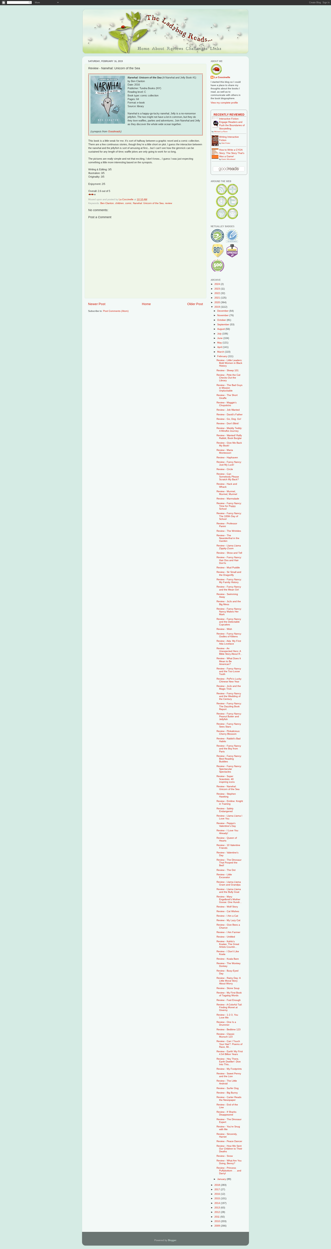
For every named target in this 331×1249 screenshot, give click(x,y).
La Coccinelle (222, 77)
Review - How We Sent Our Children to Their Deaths (229, 1149)
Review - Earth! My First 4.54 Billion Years (230, 1053)
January (222, 1179)
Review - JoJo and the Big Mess (229, 602)
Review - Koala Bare (228, 959)
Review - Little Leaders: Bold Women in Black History (229, 363)
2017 (217, 1189)
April (220, 347)
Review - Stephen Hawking (226, 795)
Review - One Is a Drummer (226, 1023)
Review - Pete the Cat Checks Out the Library (228, 378)
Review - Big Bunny (227, 1092)
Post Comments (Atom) (116, 311)
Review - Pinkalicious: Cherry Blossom (228, 732)
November (223, 315)
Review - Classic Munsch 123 (225, 1035)
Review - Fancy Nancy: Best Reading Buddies (229, 759)
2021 (217, 297)
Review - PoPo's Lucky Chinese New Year (229, 680)
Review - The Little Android (227, 1082)
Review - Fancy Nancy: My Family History (229, 581)
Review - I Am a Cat (227, 916)
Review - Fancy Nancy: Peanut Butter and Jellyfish (229, 716)
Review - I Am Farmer (228, 932)
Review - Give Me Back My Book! (229, 444)
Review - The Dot (226, 870)
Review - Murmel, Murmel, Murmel (227, 492)
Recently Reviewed (229, 114)
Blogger (172, 1240)
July (219, 333)
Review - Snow (225, 1156)
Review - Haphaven (227, 457)
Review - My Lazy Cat (228, 920)
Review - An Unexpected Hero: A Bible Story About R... (229, 651)
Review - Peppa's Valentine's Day (226, 824)
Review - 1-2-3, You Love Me (227, 1016)
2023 (217, 288)
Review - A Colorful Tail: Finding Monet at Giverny (229, 1007)
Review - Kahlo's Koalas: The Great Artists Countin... (228, 944)
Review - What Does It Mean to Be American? (229, 661)
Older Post (195, 304)
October (222, 320)
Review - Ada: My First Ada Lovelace (229, 642)
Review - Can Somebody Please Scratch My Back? (228, 477)
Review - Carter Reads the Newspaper (229, 1098)
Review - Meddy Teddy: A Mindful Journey (229, 429)
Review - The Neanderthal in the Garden (228, 538)
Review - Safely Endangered (225, 810)
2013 (217, 1207)
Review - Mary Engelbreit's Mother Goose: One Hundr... (229, 899)
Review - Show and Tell (229, 553)
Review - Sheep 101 (228, 370)
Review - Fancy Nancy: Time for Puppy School (229, 506)
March (221, 352)
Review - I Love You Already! (227, 832)
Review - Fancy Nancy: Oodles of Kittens (229, 635)
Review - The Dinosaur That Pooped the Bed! (229, 863)
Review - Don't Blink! (228, 423)
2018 (217, 1185)
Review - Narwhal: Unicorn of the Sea (228, 788)
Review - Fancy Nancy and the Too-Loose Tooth (229, 671)
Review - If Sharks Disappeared (226, 1113)
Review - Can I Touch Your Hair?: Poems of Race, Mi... (229, 1044)
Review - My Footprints (229, 1069)
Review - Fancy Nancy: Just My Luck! (229, 463)
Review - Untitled (226, 936)
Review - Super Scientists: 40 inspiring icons (226, 779)
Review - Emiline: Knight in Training (230, 802)
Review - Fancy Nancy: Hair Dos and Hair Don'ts (229, 560)
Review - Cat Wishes (228, 911)
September (223, 324)
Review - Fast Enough (229, 1000)
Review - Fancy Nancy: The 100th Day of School (229, 516)
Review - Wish (224, 629)
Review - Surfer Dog (228, 1088)
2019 (217, 307)
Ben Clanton (107, 203)
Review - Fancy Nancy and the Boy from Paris (229, 749)
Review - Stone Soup (228, 988)
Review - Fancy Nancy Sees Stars (229, 725)
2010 (217, 1221)
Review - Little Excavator (224, 876)
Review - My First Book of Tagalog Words (229, 994)
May (220, 342)
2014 (217, 1203)
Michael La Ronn (221, 132)
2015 (217, 1198)
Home (146, 304)
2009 (217, 1225)
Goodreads (114, 131)
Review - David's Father (230, 414)
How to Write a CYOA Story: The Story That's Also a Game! (231, 153)
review (168, 203)
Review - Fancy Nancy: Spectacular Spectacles (229, 769)
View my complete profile (224, 102)
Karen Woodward (228, 159)
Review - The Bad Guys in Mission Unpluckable (229, 388)
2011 (217, 1216)
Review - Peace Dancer (229, 1141)
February (222, 356)
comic (128, 203)
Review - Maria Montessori (225, 451)
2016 (217, 1194)
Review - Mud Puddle (228, 567)
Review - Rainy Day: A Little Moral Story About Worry (228, 981)
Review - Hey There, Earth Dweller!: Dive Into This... (229, 1062)
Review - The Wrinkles (229, 531)
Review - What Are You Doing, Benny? (229, 1162)
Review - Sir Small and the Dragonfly (229, 573)
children (119, 203)
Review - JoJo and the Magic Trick (229, 687)
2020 (217, 302)
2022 (217, 293)
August (221, 329)
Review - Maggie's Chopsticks (227, 404)
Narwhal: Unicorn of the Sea (148, 203)
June (220, 338)
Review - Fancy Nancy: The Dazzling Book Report (229, 706)
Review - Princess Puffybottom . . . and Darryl (229, 1171)
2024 (217, 284)
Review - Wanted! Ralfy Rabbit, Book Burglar (229, 436)
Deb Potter (226, 143)
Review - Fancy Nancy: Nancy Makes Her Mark (229, 612)
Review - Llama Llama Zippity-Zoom (229, 547)
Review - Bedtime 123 (228, 1029)
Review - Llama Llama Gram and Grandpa (229, 883)
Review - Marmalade (228, 498)
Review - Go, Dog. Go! (229, 419)
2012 (217, 1212)
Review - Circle (225, 469)
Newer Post (96, 304)
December (223, 311)
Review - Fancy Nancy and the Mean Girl (229, 588)
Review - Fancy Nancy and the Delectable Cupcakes (229, 622)
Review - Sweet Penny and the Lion (229, 1075)
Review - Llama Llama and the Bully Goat (229, 890)
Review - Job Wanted (228, 410)
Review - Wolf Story (227, 906)
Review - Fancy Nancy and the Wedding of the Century (229, 696)
